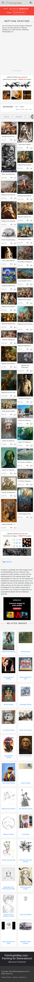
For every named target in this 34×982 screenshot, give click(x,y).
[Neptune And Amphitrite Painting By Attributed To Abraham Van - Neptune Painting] (9, 187)
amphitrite (18, 117)
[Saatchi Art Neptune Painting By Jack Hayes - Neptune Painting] (25, 433)
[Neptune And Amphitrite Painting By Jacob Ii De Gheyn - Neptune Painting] (9, 298)
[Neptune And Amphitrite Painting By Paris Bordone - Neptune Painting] (9, 210)
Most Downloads (8, 106)
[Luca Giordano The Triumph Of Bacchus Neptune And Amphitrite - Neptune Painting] (25, 273)
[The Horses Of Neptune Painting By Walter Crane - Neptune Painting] (25, 454)
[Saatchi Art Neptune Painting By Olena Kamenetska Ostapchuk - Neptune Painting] (25, 411)
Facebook (21, 962)
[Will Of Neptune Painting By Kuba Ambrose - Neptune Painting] (25, 500)
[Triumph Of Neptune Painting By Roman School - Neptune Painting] (9, 483)
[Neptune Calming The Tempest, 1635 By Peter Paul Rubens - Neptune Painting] (25, 208)
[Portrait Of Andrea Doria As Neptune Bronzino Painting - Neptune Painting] (25, 385)
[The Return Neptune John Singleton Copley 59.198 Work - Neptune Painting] (25, 474)
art (30, 117)
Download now (19, 12)
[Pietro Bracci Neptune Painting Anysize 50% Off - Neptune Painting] (25, 132)
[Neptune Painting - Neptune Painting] (9, 510)
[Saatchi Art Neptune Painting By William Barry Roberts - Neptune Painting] (9, 428)
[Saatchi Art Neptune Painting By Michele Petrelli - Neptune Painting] (9, 457)
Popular (22, 106)
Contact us (22, 977)
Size (16, 106)
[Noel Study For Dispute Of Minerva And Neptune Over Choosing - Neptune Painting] (25, 230)
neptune (6, 117)
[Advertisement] (17, 52)
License (14, 977)
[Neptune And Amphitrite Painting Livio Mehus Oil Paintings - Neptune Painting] (9, 354)
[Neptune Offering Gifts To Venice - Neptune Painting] (9, 334)
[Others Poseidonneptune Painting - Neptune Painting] (9, 233)
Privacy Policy (6, 977)
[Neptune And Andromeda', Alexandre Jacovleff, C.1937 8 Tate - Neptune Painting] (25, 357)
